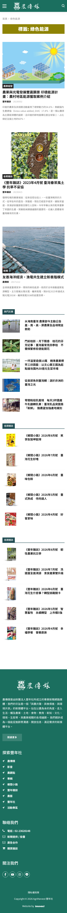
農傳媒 (5, 282)
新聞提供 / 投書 (16, 837)
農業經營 (8, 86)
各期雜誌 (8, 176)
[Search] (63, 5)
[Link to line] (27, 874)
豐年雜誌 (6, 102)
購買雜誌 (12, 848)
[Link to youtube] (12, 874)
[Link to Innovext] (40, 906)
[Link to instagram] (20, 874)
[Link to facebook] (5, 874)
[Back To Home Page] (33, 685)
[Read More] (33, 65)
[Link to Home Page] (34, 6)
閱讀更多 (12, 737)
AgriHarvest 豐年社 (43, 899)
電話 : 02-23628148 (18, 831)
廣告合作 (12, 843)
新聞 (5, 271)
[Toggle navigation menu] (5, 6)
